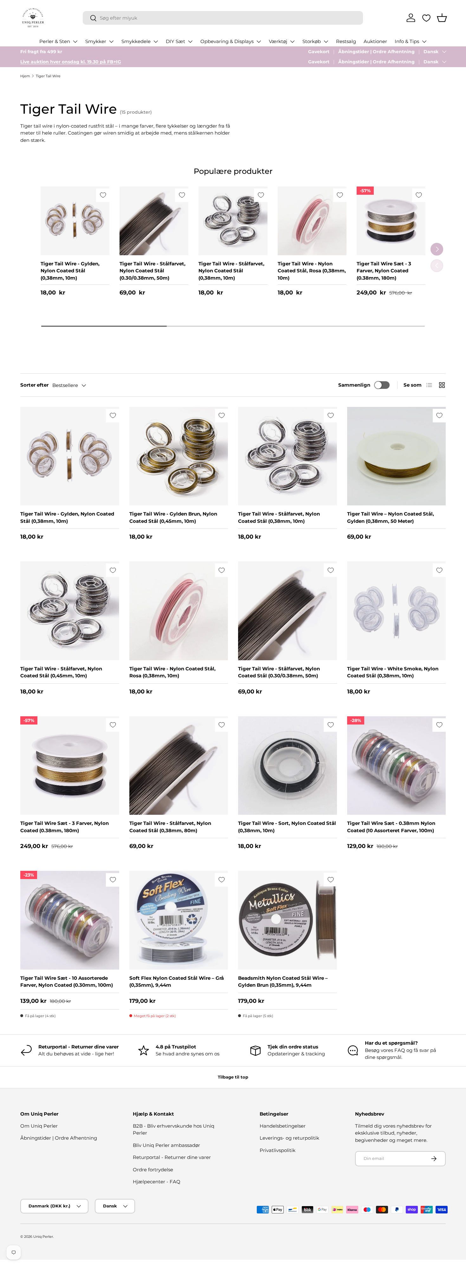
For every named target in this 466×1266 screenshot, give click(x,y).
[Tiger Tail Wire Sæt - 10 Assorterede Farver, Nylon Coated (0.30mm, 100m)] (69, 920)
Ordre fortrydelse (153, 1170)
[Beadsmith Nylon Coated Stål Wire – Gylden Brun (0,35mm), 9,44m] (287, 920)
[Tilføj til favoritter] (103, 195)
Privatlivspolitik (277, 1150)
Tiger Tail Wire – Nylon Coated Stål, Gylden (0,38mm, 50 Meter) (390, 517)
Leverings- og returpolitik (289, 1138)
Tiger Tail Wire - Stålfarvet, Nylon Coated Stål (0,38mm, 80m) (170, 826)
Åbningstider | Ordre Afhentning (376, 51)
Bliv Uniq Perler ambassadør (166, 1145)
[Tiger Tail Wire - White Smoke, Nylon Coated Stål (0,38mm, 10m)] (396, 610)
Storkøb (311, 41)
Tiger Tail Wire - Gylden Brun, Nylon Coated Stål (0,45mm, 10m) (173, 517)
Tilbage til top (233, 1076)
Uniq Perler (43, 1236)
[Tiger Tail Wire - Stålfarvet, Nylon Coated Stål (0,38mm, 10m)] (232, 221)
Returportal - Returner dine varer (172, 1157)
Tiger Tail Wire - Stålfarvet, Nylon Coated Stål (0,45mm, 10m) (61, 672)
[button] (442, 18)
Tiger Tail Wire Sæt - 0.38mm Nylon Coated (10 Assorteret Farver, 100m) (391, 826)
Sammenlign (354, 385)
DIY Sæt (175, 41)
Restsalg (346, 41)
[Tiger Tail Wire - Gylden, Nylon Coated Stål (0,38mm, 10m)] (75, 221)
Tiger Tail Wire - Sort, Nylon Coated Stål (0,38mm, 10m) (287, 826)
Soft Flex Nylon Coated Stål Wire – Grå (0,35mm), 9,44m (176, 981)
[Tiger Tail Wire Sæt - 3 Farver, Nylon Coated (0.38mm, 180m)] (391, 221)
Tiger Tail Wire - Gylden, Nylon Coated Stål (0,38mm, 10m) (70, 271)
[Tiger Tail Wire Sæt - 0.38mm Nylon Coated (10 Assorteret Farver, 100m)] (396, 765)
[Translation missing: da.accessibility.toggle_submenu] (75, 41)
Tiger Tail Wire (48, 76)
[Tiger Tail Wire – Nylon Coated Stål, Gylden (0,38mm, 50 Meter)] (396, 456)
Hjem (25, 76)
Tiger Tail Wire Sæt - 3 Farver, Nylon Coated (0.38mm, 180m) (384, 271)
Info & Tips (407, 41)
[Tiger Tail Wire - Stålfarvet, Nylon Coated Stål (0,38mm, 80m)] (178, 765)
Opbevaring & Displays (227, 41)
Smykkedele (136, 41)
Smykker (95, 41)
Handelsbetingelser (283, 1126)
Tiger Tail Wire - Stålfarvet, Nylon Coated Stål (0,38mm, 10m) (231, 271)
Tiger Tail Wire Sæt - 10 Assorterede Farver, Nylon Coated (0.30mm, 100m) (66, 981)
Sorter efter (34, 385)
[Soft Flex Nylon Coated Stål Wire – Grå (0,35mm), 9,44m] (178, 920)
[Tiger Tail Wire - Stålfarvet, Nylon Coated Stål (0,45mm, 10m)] (69, 610)
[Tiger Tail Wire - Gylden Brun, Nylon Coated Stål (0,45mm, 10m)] (178, 456)
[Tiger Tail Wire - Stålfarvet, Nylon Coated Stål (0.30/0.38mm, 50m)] (154, 221)
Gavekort (318, 51)
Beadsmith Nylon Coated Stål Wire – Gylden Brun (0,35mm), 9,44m (283, 981)
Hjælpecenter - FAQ (156, 1182)
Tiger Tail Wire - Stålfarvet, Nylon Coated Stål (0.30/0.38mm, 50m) (152, 271)
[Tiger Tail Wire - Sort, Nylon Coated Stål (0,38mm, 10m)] (287, 765)
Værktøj (278, 41)
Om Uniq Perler (39, 1126)
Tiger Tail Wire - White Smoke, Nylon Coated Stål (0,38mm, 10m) (392, 672)
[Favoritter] (426, 18)
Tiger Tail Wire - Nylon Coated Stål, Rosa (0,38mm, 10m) (312, 271)
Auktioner (375, 41)
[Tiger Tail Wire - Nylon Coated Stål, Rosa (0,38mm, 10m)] (312, 221)
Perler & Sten (54, 41)
